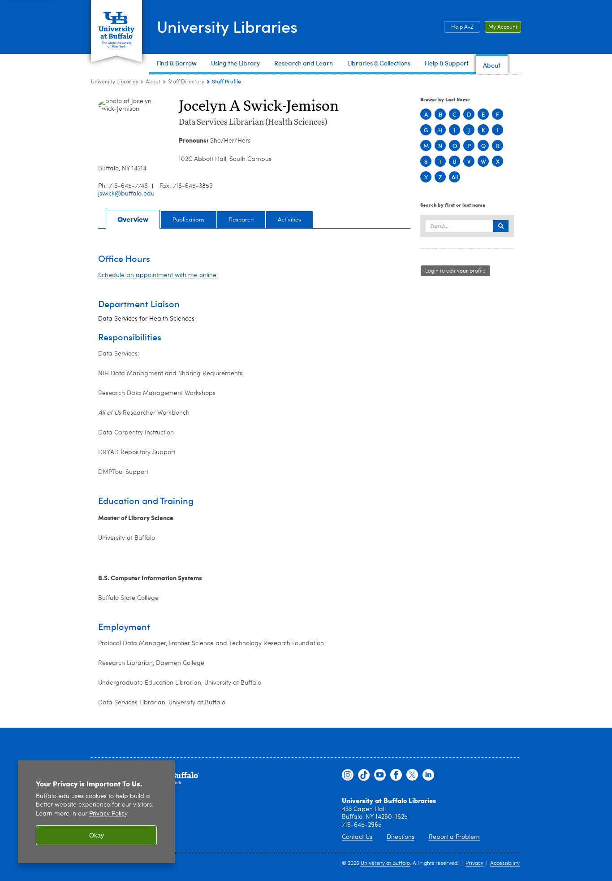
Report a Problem (454, 837)
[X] (412, 775)
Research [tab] (241, 220)
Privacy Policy (108, 814)
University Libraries (227, 26)
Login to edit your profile (455, 271)
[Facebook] (396, 775)
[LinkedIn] (428, 775)
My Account (502, 27)
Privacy (474, 863)
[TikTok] (364, 775)
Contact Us (357, 837)
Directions (400, 837)
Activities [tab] (289, 220)
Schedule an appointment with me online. (158, 275)
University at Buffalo (385, 863)
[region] (96, 811)
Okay (96, 835)
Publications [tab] (188, 220)
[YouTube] (380, 775)
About (153, 82)
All (455, 177)
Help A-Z (462, 27)
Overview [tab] (132, 219)
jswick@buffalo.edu (126, 194)
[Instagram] (347, 775)
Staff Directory (186, 82)
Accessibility (505, 863)
